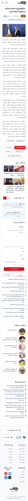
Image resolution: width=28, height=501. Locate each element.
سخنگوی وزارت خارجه (20, 141)
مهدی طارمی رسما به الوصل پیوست (11, 362)
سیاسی (10, 454)
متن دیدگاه (21, 227)
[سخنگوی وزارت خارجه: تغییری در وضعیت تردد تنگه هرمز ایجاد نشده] (9, 181)
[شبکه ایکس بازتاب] (9, 477)
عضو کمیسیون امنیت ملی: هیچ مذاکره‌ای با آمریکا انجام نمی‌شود (19, 188)
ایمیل (22, 259)
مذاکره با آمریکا (10, 141)
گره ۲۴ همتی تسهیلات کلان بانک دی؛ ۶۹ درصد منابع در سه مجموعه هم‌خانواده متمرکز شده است (13, 295)
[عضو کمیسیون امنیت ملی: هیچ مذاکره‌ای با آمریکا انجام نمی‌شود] (19, 181)
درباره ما (22, 472)
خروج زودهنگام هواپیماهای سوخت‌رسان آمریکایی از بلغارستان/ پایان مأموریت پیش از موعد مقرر (13, 390)
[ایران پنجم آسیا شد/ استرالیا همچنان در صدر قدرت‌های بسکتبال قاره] (22, 339)
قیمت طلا (22, 451)
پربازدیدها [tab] (20, 275)
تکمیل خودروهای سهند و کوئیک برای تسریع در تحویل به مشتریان (13, 288)
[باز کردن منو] (2, 2)
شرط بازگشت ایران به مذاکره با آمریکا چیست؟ (19, 175)
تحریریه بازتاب (15, 16)
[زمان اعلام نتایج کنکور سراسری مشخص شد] (22, 347)
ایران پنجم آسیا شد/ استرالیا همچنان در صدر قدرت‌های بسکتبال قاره (9, 339)
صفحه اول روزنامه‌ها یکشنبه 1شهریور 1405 (15, 403)
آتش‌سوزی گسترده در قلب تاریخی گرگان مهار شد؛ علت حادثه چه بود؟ (13, 284)
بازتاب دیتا (22, 462)
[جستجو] (6, 2)
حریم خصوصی (21, 477)
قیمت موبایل (21, 457)
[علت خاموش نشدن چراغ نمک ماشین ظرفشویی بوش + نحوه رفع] (22, 370)
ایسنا (19, 121)
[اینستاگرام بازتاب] (6, 473)
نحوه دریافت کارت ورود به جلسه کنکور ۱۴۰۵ (15, 312)
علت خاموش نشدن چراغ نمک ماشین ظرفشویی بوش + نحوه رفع (10, 370)
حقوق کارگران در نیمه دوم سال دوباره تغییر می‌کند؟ (15, 412)
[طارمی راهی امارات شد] (22, 331)
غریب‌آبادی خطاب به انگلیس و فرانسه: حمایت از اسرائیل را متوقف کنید (14, 395)
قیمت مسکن (21, 454)
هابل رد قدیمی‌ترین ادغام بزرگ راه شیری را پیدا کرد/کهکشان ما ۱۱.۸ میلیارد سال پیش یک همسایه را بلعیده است (13, 300)
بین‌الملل (10, 457)
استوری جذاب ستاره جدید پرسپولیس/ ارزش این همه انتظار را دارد (13, 309)
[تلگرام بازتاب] (9, 473)
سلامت (10, 462)
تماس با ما (22, 474)
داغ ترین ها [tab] (8, 275)
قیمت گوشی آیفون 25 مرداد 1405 (17, 291)
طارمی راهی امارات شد (11, 330)
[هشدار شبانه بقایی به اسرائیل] (9, 169)
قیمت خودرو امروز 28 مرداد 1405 (17, 305)
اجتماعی (10, 451)
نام (23, 251)
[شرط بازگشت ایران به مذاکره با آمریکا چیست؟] (19, 169)
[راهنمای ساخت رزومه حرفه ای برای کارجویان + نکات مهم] (22, 355)
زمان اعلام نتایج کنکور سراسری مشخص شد (11, 346)
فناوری (11, 459)
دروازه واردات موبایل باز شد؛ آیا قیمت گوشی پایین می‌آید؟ (13, 317)
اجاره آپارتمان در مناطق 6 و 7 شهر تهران (16, 279)
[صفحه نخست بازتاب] (14, 489)
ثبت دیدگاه (5, 198)
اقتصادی (10, 449)
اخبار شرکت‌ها (21, 459)
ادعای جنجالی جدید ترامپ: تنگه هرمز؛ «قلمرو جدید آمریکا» (14, 399)
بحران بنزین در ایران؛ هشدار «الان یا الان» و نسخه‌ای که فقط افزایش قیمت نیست (15, 386)
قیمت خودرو (21, 449)
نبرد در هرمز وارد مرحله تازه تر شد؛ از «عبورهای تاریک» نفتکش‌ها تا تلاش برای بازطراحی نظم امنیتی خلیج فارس (14, 407)
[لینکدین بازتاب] (6, 477)
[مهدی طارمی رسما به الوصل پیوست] (22, 362)
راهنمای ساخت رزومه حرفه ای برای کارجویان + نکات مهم (10, 354)
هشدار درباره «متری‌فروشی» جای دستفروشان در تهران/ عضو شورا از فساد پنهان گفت (14, 416)
